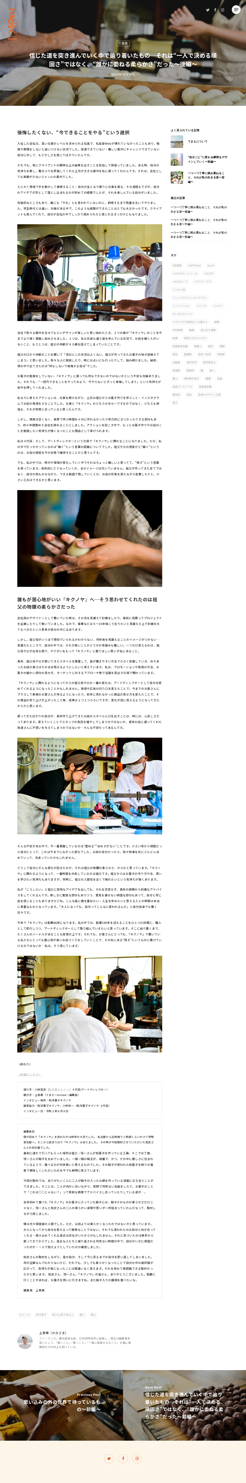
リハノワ (202, 306)
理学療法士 (209, 362)
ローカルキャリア (183, 314)
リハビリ (218, 306)
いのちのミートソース (185, 273)
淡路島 (176, 362)
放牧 (175, 354)
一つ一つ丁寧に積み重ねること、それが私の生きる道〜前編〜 (199, 235)
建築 (222, 346)
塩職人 (198, 346)
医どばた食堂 (208, 330)
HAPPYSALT (194, 265)
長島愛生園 (205, 386)
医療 (175, 338)
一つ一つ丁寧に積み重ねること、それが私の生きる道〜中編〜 (199, 222)
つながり (209, 273)
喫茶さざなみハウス (195, 338)
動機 (191, 330)
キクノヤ (24, 1314)
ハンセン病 (179, 289)
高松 (189, 394)
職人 (93, 1314)
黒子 (175, 403)
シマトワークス (202, 281)
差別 (210, 346)
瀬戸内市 (192, 362)
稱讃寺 (190, 370)
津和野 (221, 354)
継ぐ (82, 1314)
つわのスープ (180, 281)
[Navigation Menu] (236, 10)
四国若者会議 (180, 346)
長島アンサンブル (182, 386)
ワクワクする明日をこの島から (190, 322)
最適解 (188, 354)
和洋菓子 (41, 1314)
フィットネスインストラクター (190, 297)
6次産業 (177, 265)
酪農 (208, 378)
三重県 (123, 43)
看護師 (176, 370)
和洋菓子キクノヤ (60, 1089)
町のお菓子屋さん (63, 1314)
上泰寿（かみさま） (53, 1332)
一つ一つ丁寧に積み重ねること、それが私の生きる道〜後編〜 (199, 209)
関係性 (176, 394)
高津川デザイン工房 (209, 394)
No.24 (211, 265)
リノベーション (181, 306)
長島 (219, 378)
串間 (216, 322)
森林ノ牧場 (204, 354)
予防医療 (178, 330)
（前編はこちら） (29, 1074)
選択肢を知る (191, 378)
